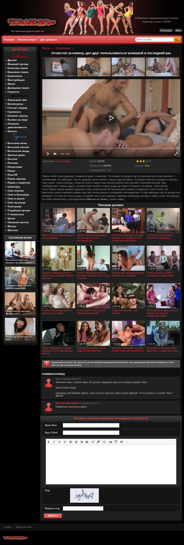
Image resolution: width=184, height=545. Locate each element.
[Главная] (32, 29)
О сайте (8, 527)
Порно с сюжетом (19, 182)
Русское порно (27, 39)
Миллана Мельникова (67, 403)
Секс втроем (16, 190)
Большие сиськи (18, 147)
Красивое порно (18, 72)
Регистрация (166, 31)
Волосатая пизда (18, 151)
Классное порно (18, 68)
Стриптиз (13, 91)
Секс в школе (16, 198)
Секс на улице (17, 202)
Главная (9, 39)
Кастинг (12, 158)
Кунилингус (15, 76)
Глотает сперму (17, 107)
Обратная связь (24, 527)
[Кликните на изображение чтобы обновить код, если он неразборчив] (84, 502)
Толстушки (14, 206)
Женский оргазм (18, 64)
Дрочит (12, 60)
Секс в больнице (18, 194)
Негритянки (15, 166)
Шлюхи (12, 131)
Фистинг (13, 230)
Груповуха (14, 111)
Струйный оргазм (19, 210)
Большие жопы (17, 143)
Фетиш (12, 226)
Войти (178, 31)
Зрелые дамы (16, 155)
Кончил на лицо (18, 119)
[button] (48, 441)
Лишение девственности (17, 125)
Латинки (13, 162)
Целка (11, 218)
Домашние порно (18, 87)
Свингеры (14, 186)
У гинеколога (16, 214)
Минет (11, 83)
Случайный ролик (20, 237)
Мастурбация (16, 79)
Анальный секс (17, 99)
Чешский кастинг (18, 222)
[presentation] (48, 441)
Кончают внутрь (18, 115)
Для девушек (48, 39)
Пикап (11, 170)
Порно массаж (17, 178)
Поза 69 (12, 174)
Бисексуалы (15, 103)
